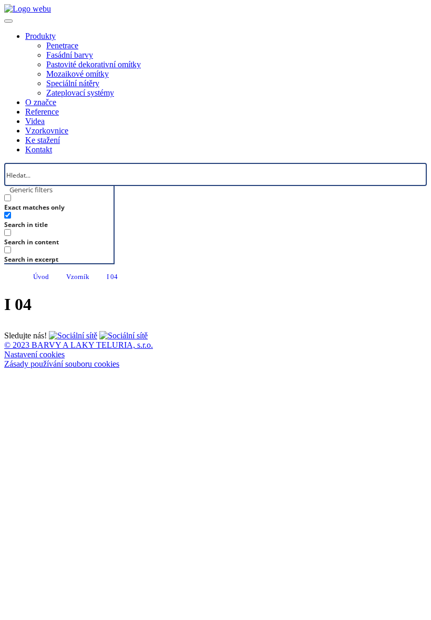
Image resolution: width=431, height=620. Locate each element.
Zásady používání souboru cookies (61, 363)
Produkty (40, 36)
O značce (40, 102)
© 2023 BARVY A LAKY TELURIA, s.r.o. (78, 344)
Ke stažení (42, 140)
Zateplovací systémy (80, 92)
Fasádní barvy (69, 54)
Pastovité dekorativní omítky (93, 64)
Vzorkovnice (46, 130)
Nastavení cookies (34, 354)
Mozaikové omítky (77, 73)
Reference (42, 111)
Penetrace (62, 45)
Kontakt (38, 149)
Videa (35, 121)
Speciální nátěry (72, 83)
